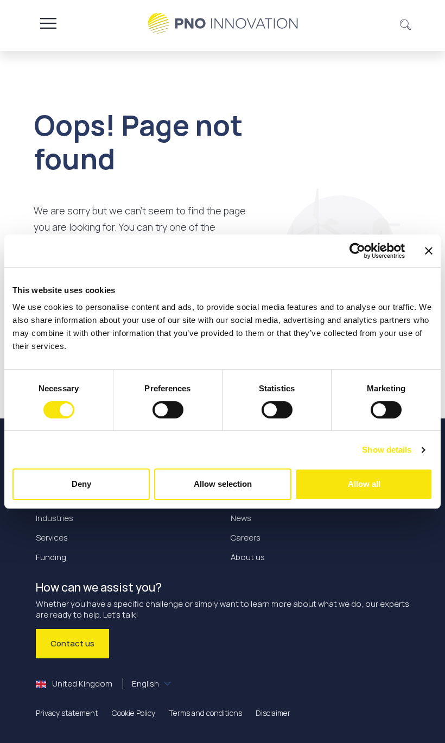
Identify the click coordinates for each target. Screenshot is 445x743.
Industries (54, 518)
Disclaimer (273, 713)
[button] (405, 23)
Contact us (72, 643)
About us (248, 557)
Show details (386, 449)
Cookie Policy (133, 713)
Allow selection (223, 483)
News (241, 518)
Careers (245, 537)
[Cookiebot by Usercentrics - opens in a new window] (357, 251)
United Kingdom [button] (104, 683)
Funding (51, 557)
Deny (81, 483)
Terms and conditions (205, 713)
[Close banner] (429, 251)
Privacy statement (67, 713)
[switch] (167, 409)
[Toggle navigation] (48, 23)
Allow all (364, 483)
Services (52, 537)
